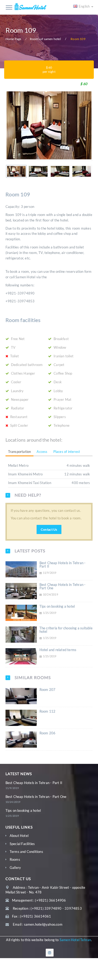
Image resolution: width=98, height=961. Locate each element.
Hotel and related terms (58, 650)
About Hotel (19, 836)
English (85, 6)
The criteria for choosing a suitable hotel (66, 630)
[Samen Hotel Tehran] (31, 6)
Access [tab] (42, 451)
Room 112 (47, 711)
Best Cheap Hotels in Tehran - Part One (62, 586)
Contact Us (49, 529)
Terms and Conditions (26, 851)
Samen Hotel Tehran (75, 940)
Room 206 (47, 733)
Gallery (15, 867)
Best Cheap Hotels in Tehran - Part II (62, 564)
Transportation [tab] (19, 451)
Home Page (13, 39)
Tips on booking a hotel (57, 606)
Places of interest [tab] (66, 451)
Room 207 (47, 689)
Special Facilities (22, 844)
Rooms (15, 859)
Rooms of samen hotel (45, 39)
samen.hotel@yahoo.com (43, 924)
